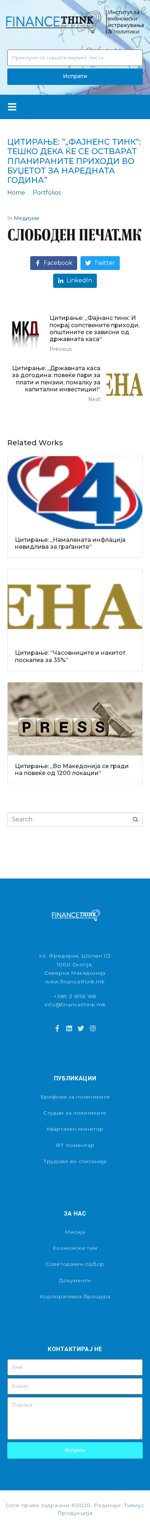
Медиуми (26, 218)
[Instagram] (92, 1028)
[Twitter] (81, 1028)
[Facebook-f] (57, 1028)
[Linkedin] (69, 1028)
